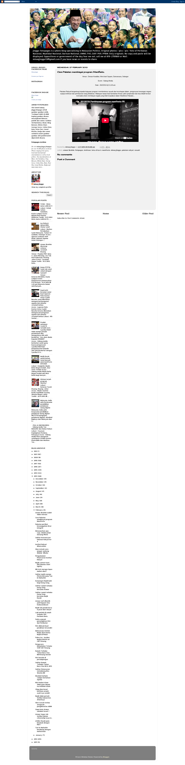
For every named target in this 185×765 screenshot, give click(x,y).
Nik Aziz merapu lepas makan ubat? (43, 570)
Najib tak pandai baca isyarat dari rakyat (43, 609)
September (40, 488)
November (40, 482)
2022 (36, 451)
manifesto (106, 150)
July (37, 494)
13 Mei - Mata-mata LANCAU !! (46, 205)
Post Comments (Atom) (76, 218)
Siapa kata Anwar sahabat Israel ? (42, 710)
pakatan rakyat (128, 150)
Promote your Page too (37, 76)
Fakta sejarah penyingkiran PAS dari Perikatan (42, 621)
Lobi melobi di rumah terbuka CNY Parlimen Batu (43, 614)
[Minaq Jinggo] (32, 97)
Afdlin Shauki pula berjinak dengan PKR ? (42, 723)
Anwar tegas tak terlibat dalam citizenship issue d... (43, 716)
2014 (36, 473)
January (39, 735)
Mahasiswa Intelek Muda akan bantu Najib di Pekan (42, 633)
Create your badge (36, 99)
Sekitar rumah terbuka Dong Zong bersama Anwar (43, 588)
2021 (36, 454)
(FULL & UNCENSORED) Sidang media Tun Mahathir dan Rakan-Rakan (41, 427)
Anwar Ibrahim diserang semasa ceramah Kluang (46, 248)
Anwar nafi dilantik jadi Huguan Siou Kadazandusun (42, 603)
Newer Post (63, 213)
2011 (35, 742)
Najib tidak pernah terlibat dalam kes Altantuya (43, 698)
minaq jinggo (116, 150)
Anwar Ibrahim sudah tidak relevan (43, 513)
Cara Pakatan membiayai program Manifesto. (43, 519)
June (38, 497)
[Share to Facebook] (107, 147)
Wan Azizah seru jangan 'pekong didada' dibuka (42, 551)
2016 (36, 467)
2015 (36, 470)
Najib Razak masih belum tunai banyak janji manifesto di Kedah (46, 360)
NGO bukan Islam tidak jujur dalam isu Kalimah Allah (42, 684)
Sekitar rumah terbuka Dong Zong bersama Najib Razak (43, 595)
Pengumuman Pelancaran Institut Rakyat (43, 558)
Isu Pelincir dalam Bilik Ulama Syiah (45, 225)
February (39, 510)
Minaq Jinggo (34, 95)
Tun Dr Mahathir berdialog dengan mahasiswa (43, 729)
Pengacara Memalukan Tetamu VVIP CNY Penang (43, 646)
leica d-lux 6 (96, 150)
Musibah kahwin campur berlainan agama (42, 678)
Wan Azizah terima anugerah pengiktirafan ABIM (43, 704)
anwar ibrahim (68, 150)
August (39, 491)
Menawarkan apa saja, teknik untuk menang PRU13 (43, 533)
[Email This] (101, 147)
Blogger (106, 757)
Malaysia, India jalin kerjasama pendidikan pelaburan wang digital (46, 404)
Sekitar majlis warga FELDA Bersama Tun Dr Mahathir (43, 576)
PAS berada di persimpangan (41, 658)
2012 (36, 739)
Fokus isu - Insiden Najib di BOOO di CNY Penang (42, 639)
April (38, 504)
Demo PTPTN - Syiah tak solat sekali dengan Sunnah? (46, 270)
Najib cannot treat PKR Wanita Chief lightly (42, 564)
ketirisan (87, 150)
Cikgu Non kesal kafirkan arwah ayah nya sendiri (42, 691)
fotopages (79, 150)
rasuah (137, 150)
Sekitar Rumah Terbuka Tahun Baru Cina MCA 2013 (43, 664)
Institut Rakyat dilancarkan (41, 545)
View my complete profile (41, 187)
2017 (36, 464)
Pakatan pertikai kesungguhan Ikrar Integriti (43, 526)
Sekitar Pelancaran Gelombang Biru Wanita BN (42, 671)
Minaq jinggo (34, 72)
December (40, 479)
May (37, 501)
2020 (36, 457)
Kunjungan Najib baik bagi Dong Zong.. (43, 582)
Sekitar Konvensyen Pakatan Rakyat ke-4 (43, 539)
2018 (36, 460)
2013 (36, 476)
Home (106, 213)
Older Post (148, 213)
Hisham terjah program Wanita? (45, 381)
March (38, 507)
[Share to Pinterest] (109, 147)
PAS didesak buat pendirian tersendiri (43, 627)
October (39, 485)
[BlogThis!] (103, 147)
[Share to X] (105, 147)
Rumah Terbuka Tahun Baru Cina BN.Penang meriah (43, 653)
